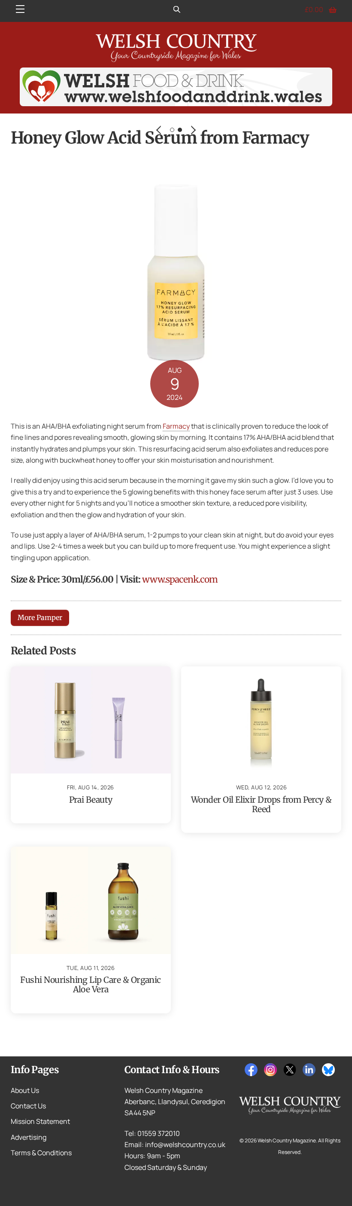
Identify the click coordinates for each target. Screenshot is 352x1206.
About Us (25, 1090)
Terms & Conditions (41, 1152)
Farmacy (176, 426)
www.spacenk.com (180, 579)
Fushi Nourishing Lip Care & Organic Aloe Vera (90, 984)
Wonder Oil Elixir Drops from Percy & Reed (261, 804)
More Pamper (40, 617)
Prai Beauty (90, 800)
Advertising (28, 1137)
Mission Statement (40, 1121)
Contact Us (28, 1106)
